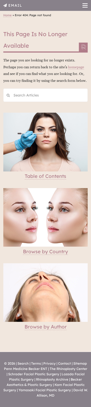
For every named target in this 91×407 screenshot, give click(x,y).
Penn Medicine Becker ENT (25, 369)
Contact (64, 363)
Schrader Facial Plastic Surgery (33, 374)
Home (7, 15)
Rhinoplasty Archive (52, 379)
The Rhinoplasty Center (68, 369)
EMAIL (15, 5)
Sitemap (80, 363)
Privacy (49, 363)
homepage (76, 67)
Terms (36, 363)
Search (23, 363)
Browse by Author (46, 327)
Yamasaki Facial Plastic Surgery (45, 390)
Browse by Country (45, 251)
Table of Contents (45, 176)
